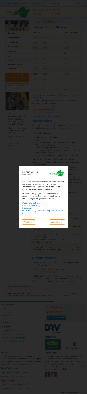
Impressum (26, 208)
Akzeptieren (57, 221)
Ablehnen (28, 221)
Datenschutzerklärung (31, 205)
